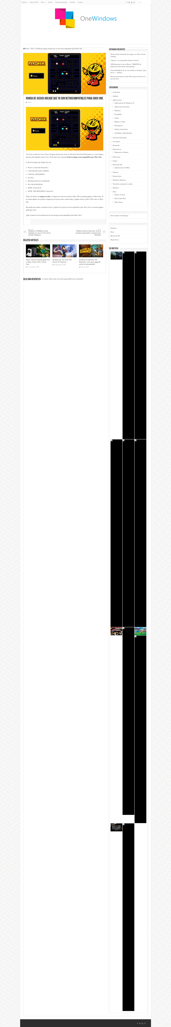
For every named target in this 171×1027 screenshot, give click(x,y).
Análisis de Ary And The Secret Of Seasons (62, 261)
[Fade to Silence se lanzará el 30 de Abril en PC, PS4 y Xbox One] (128, 721)
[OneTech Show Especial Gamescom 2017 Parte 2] (116, 631)
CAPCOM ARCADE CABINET (38, 171)
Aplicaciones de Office (122, 168)
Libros (117, 118)
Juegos (115, 161)
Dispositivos (117, 149)
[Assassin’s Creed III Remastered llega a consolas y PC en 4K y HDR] (128, 917)
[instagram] (134, 2)
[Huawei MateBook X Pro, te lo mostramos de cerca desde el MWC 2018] (140, 345)
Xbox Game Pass (120, 198)
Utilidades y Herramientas (123, 133)
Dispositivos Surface (121, 152)
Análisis (115, 96)
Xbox (33, 49)
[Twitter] (129, 2)
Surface (50, 2)
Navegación (119, 125)
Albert (30, 102)
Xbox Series (119, 202)
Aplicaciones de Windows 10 (124, 103)
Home (27, 49)
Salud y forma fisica (121, 129)
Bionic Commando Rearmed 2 (38, 167)
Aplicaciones (117, 100)
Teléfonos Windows (119, 180)
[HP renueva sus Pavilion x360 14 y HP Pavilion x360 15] (140, 533)
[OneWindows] (85, 18)
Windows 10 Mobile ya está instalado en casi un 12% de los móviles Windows (39, 232)
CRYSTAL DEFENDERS (36, 174)
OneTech (72, 2)
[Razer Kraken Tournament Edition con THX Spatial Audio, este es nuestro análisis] (128, 533)
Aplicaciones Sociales (122, 107)
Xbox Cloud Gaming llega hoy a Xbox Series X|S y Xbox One (38, 262)
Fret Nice (31, 178)
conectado (60, 279)
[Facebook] (127, 2)
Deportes (118, 110)
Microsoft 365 (34, 2)
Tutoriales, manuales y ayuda (122, 184)
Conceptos (116, 141)
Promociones (117, 176)
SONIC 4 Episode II (34, 188)
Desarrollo (116, 145)
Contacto (80, 2)
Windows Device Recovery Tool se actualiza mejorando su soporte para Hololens (88, 232)
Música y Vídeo (120, 122)
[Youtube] (132, 2)
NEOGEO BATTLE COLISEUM (38, 181)
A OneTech (116, 92)
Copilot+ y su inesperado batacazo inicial (124, 60)
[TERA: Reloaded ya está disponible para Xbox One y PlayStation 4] (140, 729)
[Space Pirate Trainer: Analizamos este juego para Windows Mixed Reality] (116, 827)
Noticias (115, 172)
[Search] (149, 2)
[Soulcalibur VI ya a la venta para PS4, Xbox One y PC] (116, 533)
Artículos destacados (61, 2)
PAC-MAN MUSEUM (35, 184)
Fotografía (118, 114)
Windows (24, 2)
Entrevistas (116, 157)
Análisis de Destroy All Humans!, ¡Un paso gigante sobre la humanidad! (90, 262)
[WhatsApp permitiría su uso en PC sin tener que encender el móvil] (128, 345)
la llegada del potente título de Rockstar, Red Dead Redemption (70, 154)
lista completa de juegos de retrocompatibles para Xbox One (70, 207)
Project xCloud (120, 195)
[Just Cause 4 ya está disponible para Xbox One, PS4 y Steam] (116, 256)
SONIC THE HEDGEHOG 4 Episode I (40, 191)
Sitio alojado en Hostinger (119, 216)
